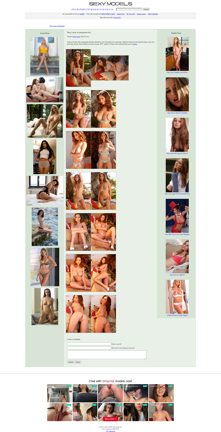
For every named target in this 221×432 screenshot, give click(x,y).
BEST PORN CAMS (108, 14)
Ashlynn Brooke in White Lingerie (177, 315)
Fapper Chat (120, 14)
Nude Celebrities (153, 14)
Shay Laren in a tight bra (177, 275)
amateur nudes (141, 14)
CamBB (81, 14)
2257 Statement (110, 431)
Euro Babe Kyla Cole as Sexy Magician (177, 234)
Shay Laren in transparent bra (79, 32)
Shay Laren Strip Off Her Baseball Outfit (177, 194)
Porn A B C (117, 17)
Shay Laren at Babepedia (57, 26)
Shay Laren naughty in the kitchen (177, 72)
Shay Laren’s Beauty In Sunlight (177, 113)
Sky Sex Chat (130, 14)
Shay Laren (76, 37)
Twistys (135, 44)
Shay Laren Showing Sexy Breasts (177, 153)
